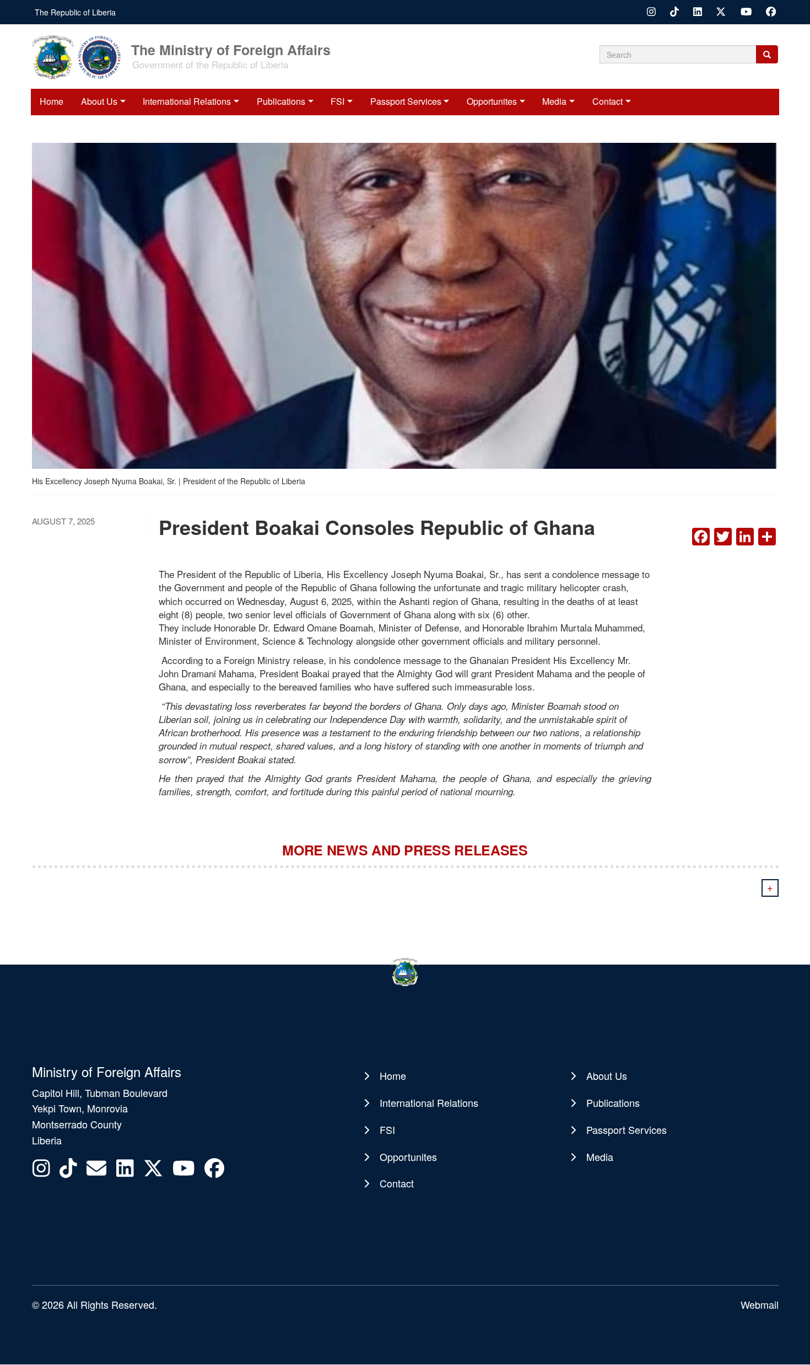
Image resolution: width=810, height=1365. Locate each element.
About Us (99, 101)
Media (554, 101)
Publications (281, 101)
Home (51, 101)
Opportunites (492, 101)
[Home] (80, 56)
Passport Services (405, 101)
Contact (607, 101)
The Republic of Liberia (75, 12)
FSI (337, 101)
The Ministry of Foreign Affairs (231, 48)
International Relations (187, 101)
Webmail (760, 1304)
